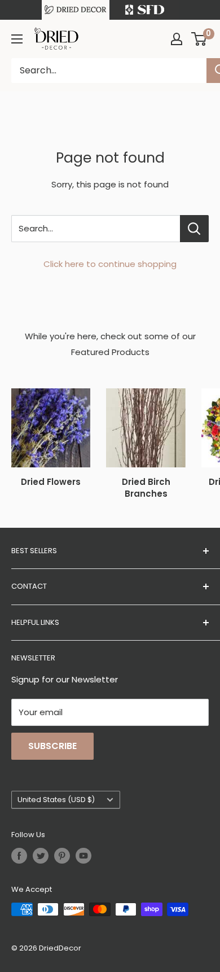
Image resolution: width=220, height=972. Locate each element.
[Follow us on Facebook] (19, 856)
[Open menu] (17, 38)
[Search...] (194, 228)
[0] (199, 39)
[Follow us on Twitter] (41, 856)
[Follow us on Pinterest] (62, 856)
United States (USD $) (56, 799)
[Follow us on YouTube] (83, 856)
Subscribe (52, 745)
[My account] (176, 39)
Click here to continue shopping (110, 264)
